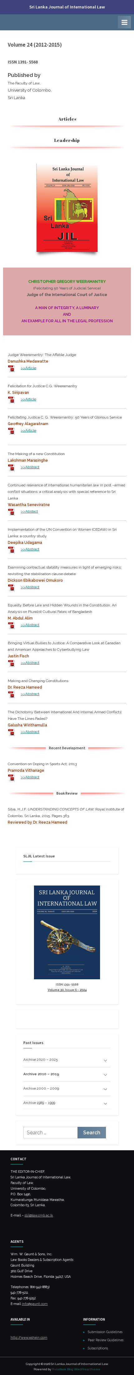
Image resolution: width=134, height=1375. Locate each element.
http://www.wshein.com (29, 1337)
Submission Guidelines (105, 1332)
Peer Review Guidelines (105, 1340)
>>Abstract (30, 467)
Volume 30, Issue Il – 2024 (67, 989)
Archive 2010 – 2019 (41, 1074)
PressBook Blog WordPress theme (76, 1369)
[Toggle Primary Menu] (124, 22)
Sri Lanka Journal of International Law (67, 7)
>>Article (28, 368)
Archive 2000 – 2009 (41, 1088)
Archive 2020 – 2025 (40, 1059)
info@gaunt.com (35, 1304)
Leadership (67, 140)
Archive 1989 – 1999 (39, 1103)
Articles (67, 119)
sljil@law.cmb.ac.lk (39, 1215)
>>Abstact (29, 511)
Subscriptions (98, 1348)
